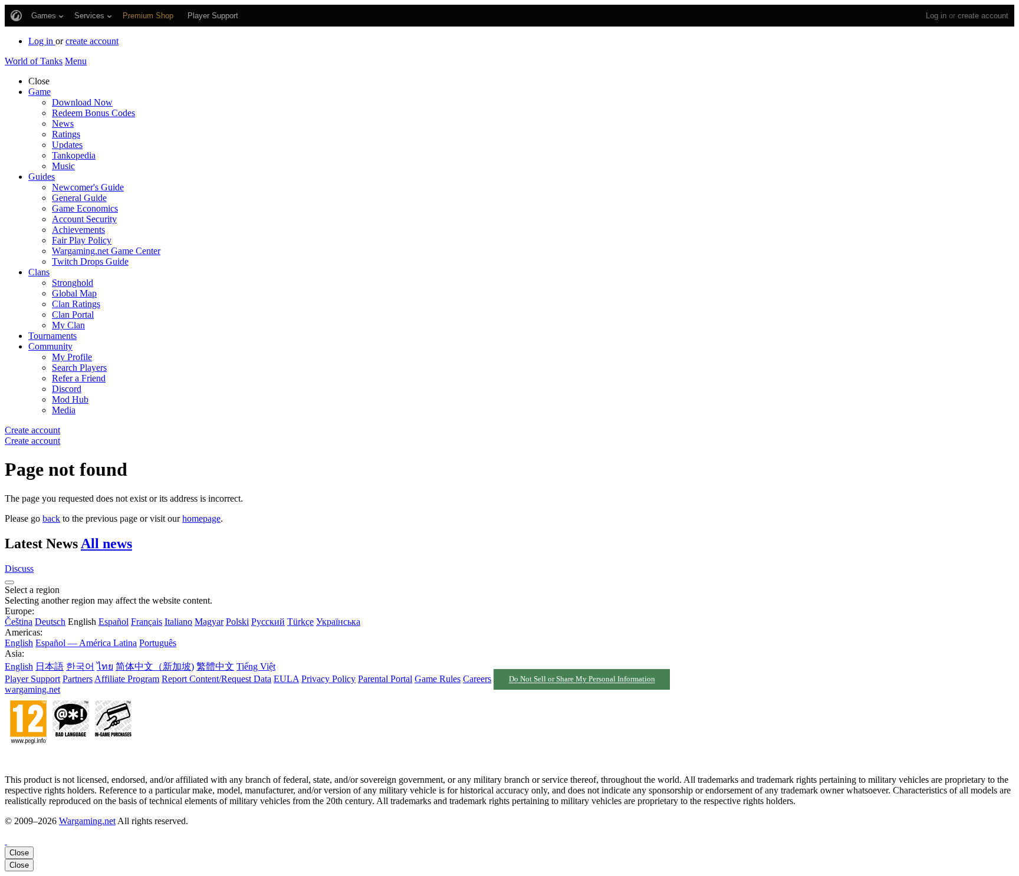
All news (106, 543)
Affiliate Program (126, 679)
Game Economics (85, 208)
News (63, 123)
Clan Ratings (76, 304)
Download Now (82, 102)
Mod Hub (70, 399)
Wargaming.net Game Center (106, 251)
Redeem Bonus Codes (93, 113)
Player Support (32, 679)
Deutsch (50, 622)
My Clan (68, 325)
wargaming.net (32, 689)
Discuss (19, 569)
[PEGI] (71, 760)
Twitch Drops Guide (90, 261)
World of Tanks (34, 61)
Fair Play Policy (81, 240)
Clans (39, 272)
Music (63, 166)
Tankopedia (74, 155)
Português (157, 643)
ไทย (105, 666)
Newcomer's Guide (88, 187)
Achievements (78, 230)
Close (19, 852)
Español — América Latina (86, 643)
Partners (78, 679)
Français (146, 622)
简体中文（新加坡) (155, 666)
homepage (201, 518)
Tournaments (52, 336)
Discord (66, 389)
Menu (76, 61)
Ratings (66, 134)
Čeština (18, 622)
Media (63, 410)
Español (113, 622)
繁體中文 (215, 666)
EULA (286, 679)
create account (983, 15)
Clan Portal (73, 314)
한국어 (80, 666)
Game (39, 92)
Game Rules (438, 679)
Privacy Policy (328, 679)
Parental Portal (385, 679)
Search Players (79, 368)
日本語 (49, 666)
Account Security (84, 219)
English (19, 643)
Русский (268, 622)
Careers (477, 679)
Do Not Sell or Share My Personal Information (582, 680)
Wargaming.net (87, 821)
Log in (936, 15)
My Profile (72, 357)
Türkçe (300, 622)
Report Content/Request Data (216, 679)
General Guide (79, 198)
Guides (41, 177)
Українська (338, 622)
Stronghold (72, 283)
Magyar (209, 622)
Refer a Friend (79, 378)
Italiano (178, 622)
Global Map (74, 293)
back (51, 518)
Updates (67, 145)
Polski (237, 622)
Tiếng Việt (255, 666)
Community (50, 346)
